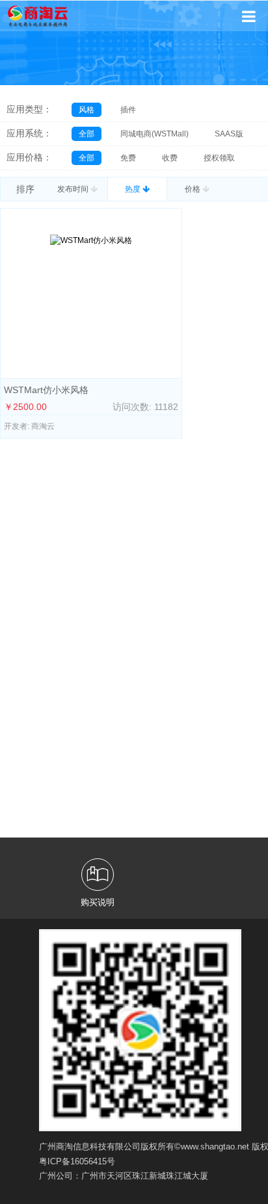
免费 (128, 157)
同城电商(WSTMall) (154, 133)
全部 (86, 133)
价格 (193, 189)
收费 (170, 157)
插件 (128, 109)
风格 (86, 109)
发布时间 (73, 189)
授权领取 (219, 157)
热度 (133, 189)
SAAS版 (229, 133)
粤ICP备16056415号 (77, 1161)
